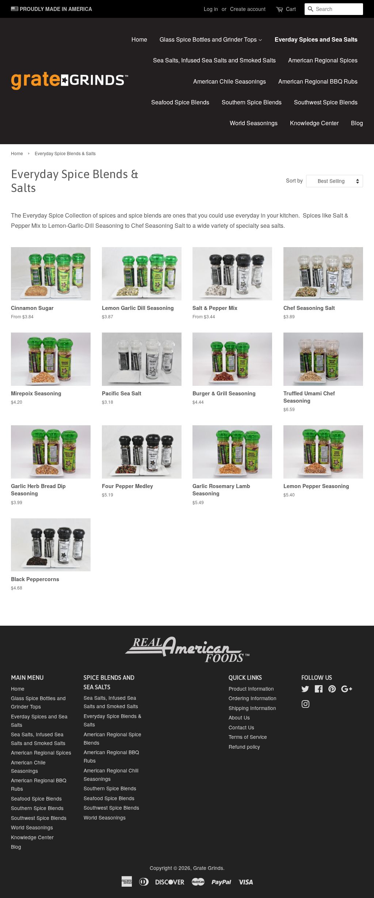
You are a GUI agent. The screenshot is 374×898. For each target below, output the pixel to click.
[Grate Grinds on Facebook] (318, 690)
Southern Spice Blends (252, 102)
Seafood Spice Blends (180, 102)
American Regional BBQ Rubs (318, 81)
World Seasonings (254, 123)
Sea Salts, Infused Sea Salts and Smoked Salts (214, 60)
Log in (211, 8)
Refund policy (244, 746)
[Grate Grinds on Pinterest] (332, 690)
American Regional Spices (323, 60)
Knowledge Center (314, 123)
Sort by (294, 180)
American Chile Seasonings (229, 81)
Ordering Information (252, 698)
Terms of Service (248, 736)
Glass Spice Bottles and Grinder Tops (209, 39)
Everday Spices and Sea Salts (316, 39)
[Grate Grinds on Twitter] (305, 690)
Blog (357, 123)
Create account (248, 8)
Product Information (251, 688)
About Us (239, 717)
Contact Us (241, 727)
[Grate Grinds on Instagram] (305, 705)
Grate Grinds (208, 867)
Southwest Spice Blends (326, 102)
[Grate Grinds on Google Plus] (346, 690)
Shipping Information (252, 707)
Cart (291, 8)
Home (139, 39)
